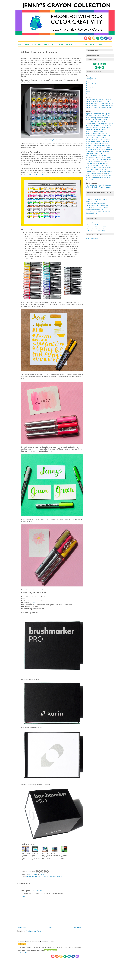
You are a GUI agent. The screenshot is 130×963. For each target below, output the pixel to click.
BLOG (27, 44)
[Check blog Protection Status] (50, 951)
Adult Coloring (91, 78)
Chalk (88, 82)
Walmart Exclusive (92, 187)
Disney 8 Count (96, 126)
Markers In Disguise (102, 141)
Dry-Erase (89, 129)
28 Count (94, 106)
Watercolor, (107, 175)
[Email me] (110, 39)
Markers (89, 90)
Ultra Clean (98, 171)
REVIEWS (69, 44)
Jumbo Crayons (105, 139)
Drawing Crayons (105, 128)
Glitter (96, 137)
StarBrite (89, 165)
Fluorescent (97, 133)
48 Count (101, 106)
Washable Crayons (96, 173)
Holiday (96, 139)
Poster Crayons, (106, 157)
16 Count (101, 104)
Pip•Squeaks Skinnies (93, 157)
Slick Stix (89, 163)
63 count (29, 876)
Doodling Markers (92, 128)
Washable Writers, (96, 175)
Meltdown (89, 143)
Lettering (44, 876)
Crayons (89, 86)
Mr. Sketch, (107, 147)
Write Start (89, 179)
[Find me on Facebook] (85, 39)
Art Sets (88, 80)
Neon (93, 151)
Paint (88, 92)
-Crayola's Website (92, 225)
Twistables (89, 171)
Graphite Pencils (91, 88)
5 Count (100, 100)
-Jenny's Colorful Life (93, 223)
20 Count (107, 104)
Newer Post (22, 927)
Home (50, 927)
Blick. (33, 603)
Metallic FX (89, 145)
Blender (34, 876)
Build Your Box (91, 116)
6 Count (106, 100)
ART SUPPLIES (36, 44)
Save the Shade (106, 159)
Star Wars (96, 165)
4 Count (94, 100)
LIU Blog (92, 44)
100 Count (101, 108)
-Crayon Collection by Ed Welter (96, 227)
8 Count (93, 102)
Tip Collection (106, 167)
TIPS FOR (84, 44)
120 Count (108, 108)
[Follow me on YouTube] (102, 39)
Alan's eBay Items (92, 238)
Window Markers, (104, 177)
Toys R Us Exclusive (104, 185)
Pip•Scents (93, 155)
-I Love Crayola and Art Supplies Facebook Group (96, 200)
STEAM (61, 44)
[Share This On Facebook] (37, 872)
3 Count (88, 100)
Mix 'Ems (100, 147)
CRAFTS (53, 44)
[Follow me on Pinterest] (90, 39)
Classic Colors (101, 116)
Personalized (90, 94)
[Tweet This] (39, 872)
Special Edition (97, 163)
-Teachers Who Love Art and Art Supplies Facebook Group (97, 208)
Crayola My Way (102, 124)
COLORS (46, 44)
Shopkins (89, 161)
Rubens (97, 159)
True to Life (104, 169)
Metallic (96, 143)
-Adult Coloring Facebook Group (97, 205)
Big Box (107, 114)
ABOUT (100, 44)
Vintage (104, 171)
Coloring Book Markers (98, 118)
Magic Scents (90, 141)
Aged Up (89, 114)
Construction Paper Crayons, (95, 122)
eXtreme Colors (98, 131)
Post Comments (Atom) (33, 931)
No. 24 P (98, 151)
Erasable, (89, 131)
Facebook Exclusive (105, 187)
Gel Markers (106, 135)
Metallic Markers (99, 145)
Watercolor (60, 876)
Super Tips (97, 167)
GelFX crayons (97, 135)
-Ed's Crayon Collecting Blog (95, 231)
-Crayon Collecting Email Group (96, 229)
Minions (94, 147)
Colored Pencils (91, 84)
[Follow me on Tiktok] (98, 39)
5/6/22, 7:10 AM (37, 891)
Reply (23, 896)
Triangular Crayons (92, 169)
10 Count (106, 102)
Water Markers (51, 876)
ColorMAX (105, 120)
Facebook (89, 133)
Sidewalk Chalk (98, 161)
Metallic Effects (104, 143)
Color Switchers (96, 120)
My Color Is (90, 149)
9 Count (99, 102)
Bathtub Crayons (98, 114)
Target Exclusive (91, 185)
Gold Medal (102, 137)
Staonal (105, 163)
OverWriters (90, 153)
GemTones (89, 137)
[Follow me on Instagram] (94, 39)
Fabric (106, 131)
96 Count (94, 108)
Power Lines (90, 159)
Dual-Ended (97, 129)
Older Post (77, 927)
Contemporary (91, 124)
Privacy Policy (22, 953)
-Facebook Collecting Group (95, 203)
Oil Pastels (105, 151)
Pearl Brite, (99, 153)
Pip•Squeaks (102, 155)
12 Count (94, 104)
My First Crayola (99, 149)
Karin (38, 876)
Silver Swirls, (108, 161)
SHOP (76, 44)
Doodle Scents (107, 126)
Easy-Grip (105, 129)
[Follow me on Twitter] (106, 39)
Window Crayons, (92, 177)
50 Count (107, 106)
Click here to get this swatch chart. (38, 175)
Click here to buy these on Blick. (52, 140)
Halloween (89, 139)
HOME (20, 44)
